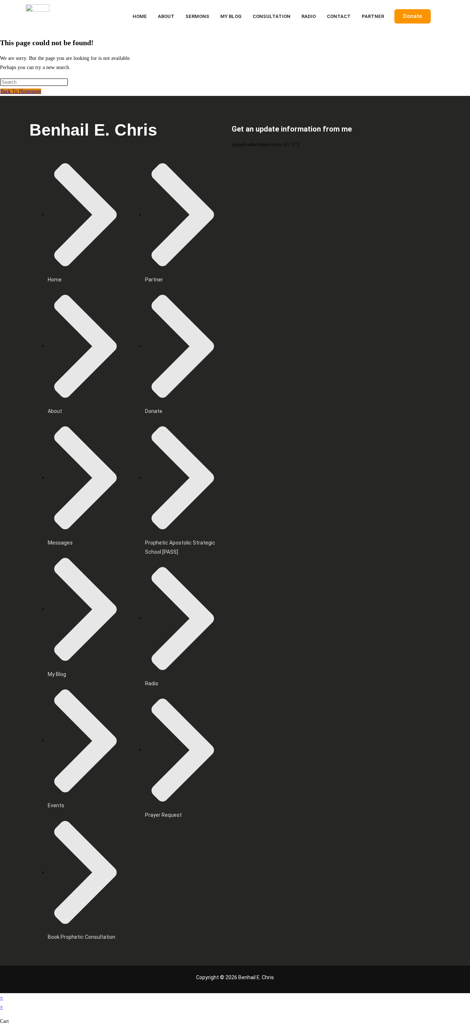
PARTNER (373, 16)
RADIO (308, 16)
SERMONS (197, 16)
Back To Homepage (20, 91)
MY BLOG (231, 16)
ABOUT (166, 16)
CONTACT (339, 16)
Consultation (271, 16)
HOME (140, 16)
